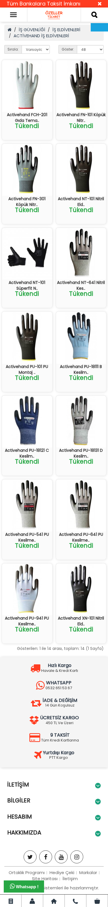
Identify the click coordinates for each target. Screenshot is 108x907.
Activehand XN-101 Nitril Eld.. (81, 621)
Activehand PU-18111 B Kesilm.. (81, 369)
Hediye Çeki (62, 872)
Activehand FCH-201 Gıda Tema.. (27, 117)
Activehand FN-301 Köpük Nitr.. (27, 201)
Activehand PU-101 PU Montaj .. (27, 369)
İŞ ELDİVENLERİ (66, 30)
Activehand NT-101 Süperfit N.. (27, 285)
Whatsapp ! (27, 886)
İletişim (70, 879)
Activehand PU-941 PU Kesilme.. (27, 621)
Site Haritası (45, 879)
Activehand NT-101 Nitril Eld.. (81, 201)
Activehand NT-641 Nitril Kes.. (81, 285)
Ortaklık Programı (27, 872)
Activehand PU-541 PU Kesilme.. (27, 537)
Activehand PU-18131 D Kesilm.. (81, 453)
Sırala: (13, 49)
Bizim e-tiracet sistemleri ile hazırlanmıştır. (54, 888)
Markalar (88, 872)
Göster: (68, 49)
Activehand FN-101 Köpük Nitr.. (81, 117)
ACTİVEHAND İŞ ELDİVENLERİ (41, 36)
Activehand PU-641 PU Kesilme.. (81, 537)
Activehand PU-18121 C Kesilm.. (27, 453)
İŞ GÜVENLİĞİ (32, 30)
